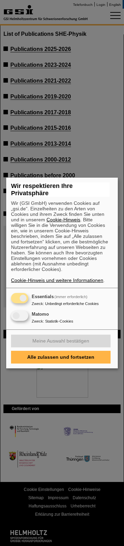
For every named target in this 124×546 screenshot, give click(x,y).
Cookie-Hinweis (63, 219)
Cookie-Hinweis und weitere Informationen (57, 280)
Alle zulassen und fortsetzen (60, 357)
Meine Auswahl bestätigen (60, 341)
